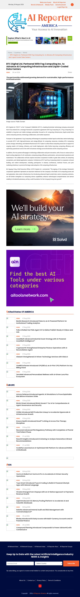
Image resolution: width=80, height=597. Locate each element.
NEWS (8, 72)
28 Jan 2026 (16, 72)
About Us (22, 580)
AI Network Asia (13, 546)
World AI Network (37, 5)
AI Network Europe (26, 546)
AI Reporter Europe (66, 546)
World (25, 53)
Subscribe (71, 563)
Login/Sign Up (62, 7)
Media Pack (49, 5)
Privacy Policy (41, 580)
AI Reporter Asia (52, 546)
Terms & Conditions (54, 580)
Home (10, 53)
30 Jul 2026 (26, 516)
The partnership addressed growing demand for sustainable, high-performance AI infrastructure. (39, 78)
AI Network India (40, 546)
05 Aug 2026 (26, 489)
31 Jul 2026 (26, 436)
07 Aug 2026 (26, 318)
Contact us (31, 580)
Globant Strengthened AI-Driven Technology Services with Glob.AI (42, 357)
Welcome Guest (45, 2)
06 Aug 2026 (26, 471)
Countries (17, 53)
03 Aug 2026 (26, 391)
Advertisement (60, 5)
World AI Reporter (59, 2)
